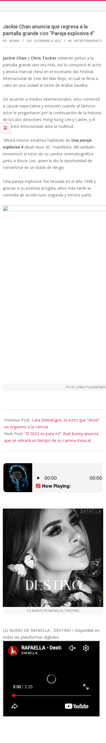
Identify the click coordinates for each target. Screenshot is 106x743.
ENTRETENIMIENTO (88, 41)
